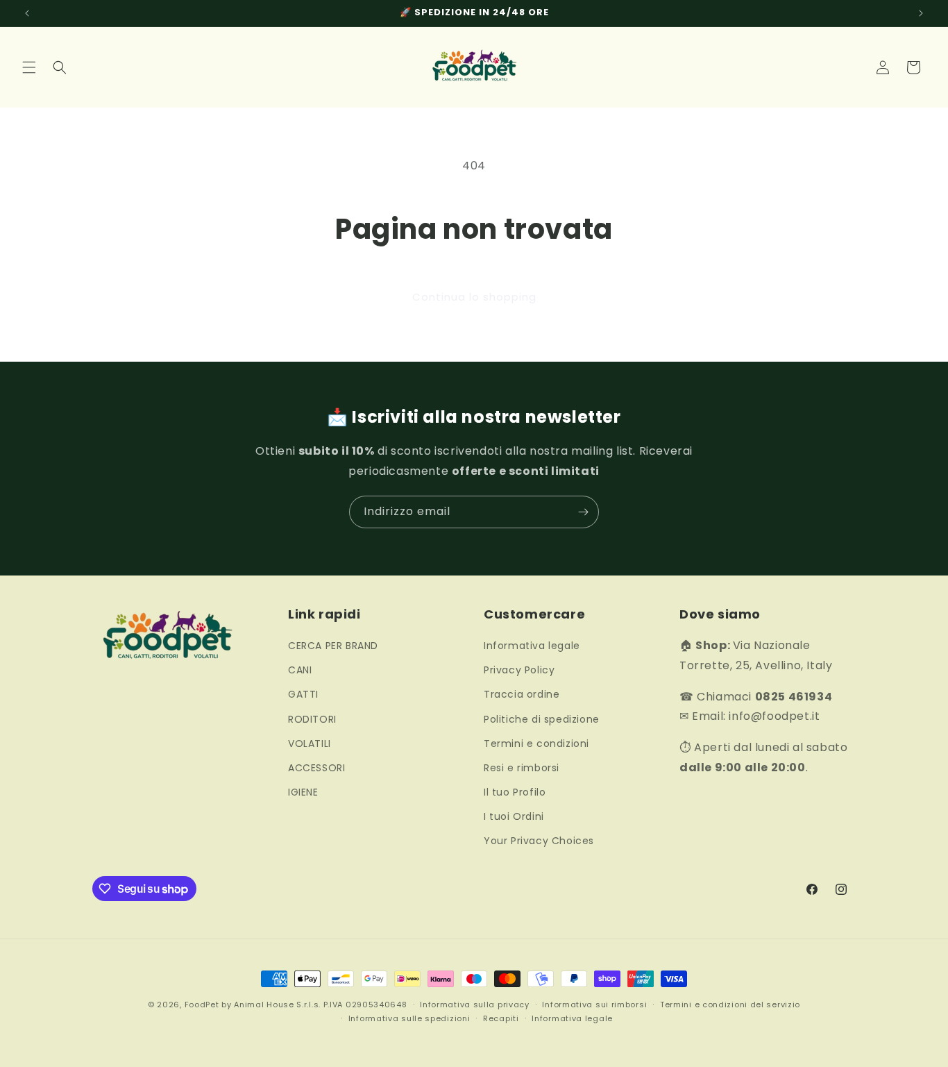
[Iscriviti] (583, 512)
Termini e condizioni (536, 743)
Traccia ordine (521, 694)
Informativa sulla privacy (475, 1004)
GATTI (303, 694)
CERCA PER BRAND (333, 646)
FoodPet (202, 1004)
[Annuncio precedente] (27, 13)
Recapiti (501, 1018)
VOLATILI (309, 743)
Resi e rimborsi (521, 768)
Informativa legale (532, 646)
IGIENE (303, 792)
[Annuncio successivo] (921, 13)
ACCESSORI (316, 768)
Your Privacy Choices (539, 841)
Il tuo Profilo (514, 792)
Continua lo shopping (474, 296)
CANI (300, 670)
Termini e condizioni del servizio (730, 1004)
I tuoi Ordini (514, 816)
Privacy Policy (519, 670)
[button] (29, 67)
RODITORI (312, 719)
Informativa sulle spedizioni (409, 1018)
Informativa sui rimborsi (594, 1004)
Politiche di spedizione (542, 719)
